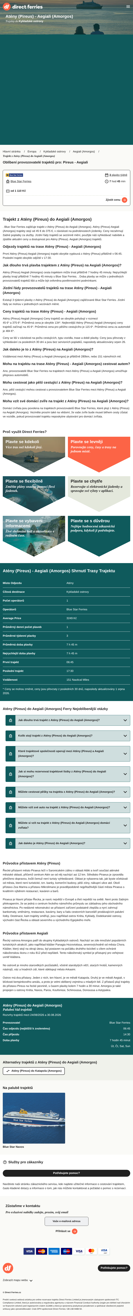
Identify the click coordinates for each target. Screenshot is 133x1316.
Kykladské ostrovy (54, 151)
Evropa (32, 151)
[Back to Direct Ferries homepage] (23, 7)
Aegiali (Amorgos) (84, 151)
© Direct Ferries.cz (12, 1292)
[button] (68, 720)
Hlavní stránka (11, 151)
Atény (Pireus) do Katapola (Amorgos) (36, 1070)
